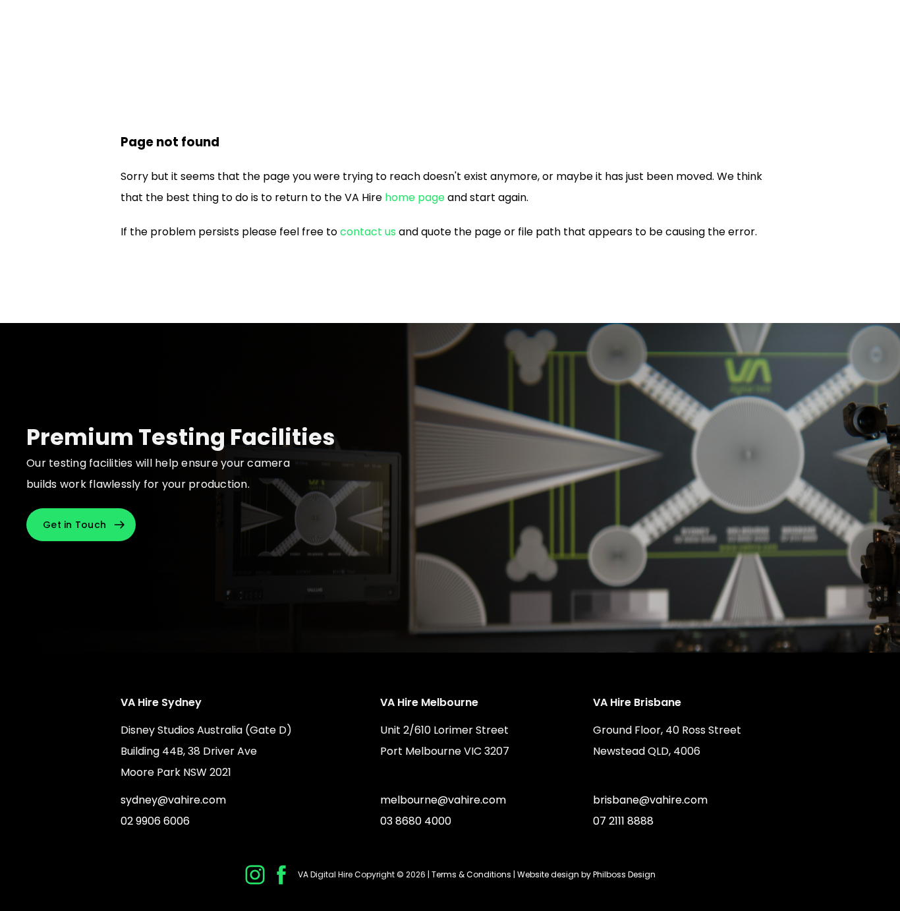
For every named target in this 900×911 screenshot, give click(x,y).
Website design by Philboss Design (586, 874)
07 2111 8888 (623, 821)
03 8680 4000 (415, 821)
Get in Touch (74, 524)
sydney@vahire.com (173, 800)
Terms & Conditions (471, 874)
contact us (368, 231)
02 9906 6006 (155, 821)
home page (415, 197)
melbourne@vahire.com (443, 800)
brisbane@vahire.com (650, 800)
